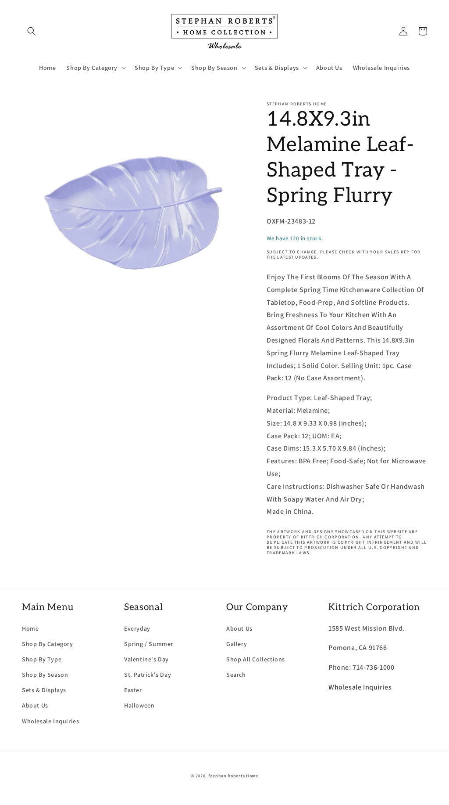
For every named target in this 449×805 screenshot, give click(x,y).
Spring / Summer (148, 644)
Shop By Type (41, 659)
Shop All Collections (255, 659)
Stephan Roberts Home (233, 776)
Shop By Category (47, 644)
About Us (35, 705)
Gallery (236, 644)
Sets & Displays (44, 690)
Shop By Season (45, 675)
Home (30, 628)
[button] (31, 31)
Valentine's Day (146, 659)
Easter (133, 690)
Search (236, 675)
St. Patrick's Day (147, 675)
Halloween (139, 705)
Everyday (137, 628)
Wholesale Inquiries (50, 721)
